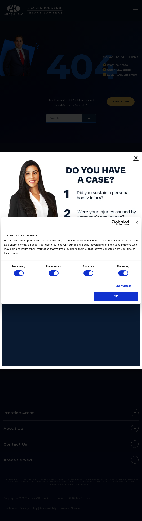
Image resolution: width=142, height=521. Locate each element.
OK (116, 296)
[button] (136, 157)
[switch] (54, 273)
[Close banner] (137, 222)
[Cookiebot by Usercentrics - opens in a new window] (114, 222)
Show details (123, 285)
